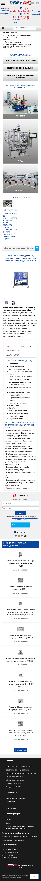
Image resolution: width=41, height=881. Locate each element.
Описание (10, 346)
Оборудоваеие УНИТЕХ (13, 787)
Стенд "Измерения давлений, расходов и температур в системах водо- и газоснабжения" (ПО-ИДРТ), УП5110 (20, 612)
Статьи (8, 823)
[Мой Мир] (22, 536)
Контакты (9, 805)
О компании (11, 792)
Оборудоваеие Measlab (13, 783)
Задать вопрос (12, 355)
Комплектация (12, 351)
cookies (19, 877)
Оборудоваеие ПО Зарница (15, 777)
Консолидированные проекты (15, 798)
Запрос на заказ (11, 808)
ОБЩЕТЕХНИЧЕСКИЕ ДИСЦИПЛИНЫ (17, 770)
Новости (8, 820)
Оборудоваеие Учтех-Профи (15, 780)
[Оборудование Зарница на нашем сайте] (20, 495)
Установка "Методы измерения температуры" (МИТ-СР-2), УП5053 (20, 637)
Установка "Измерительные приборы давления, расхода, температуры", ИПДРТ (20, 563)
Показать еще (20, 750)
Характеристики (25, 346)
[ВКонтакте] (16, 536)
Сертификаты (10, 802)
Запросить (20, 513)
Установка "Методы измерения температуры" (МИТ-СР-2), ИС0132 (20, 708)
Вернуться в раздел (21, 525)
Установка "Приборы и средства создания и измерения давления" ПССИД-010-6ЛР (20, 732)
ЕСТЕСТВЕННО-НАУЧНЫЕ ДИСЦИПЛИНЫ (19, 767)
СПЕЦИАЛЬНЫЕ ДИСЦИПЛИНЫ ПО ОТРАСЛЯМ (21, 773)
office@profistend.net (10, 845)
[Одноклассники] (19, 536)
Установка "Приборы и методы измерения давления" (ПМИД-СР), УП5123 (21, 684)
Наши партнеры (13, 814)
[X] (25, 536)
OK (34, 876)
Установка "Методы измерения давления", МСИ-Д (20, 588)
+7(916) (4, 841)
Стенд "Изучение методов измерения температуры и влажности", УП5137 (20, 660)
